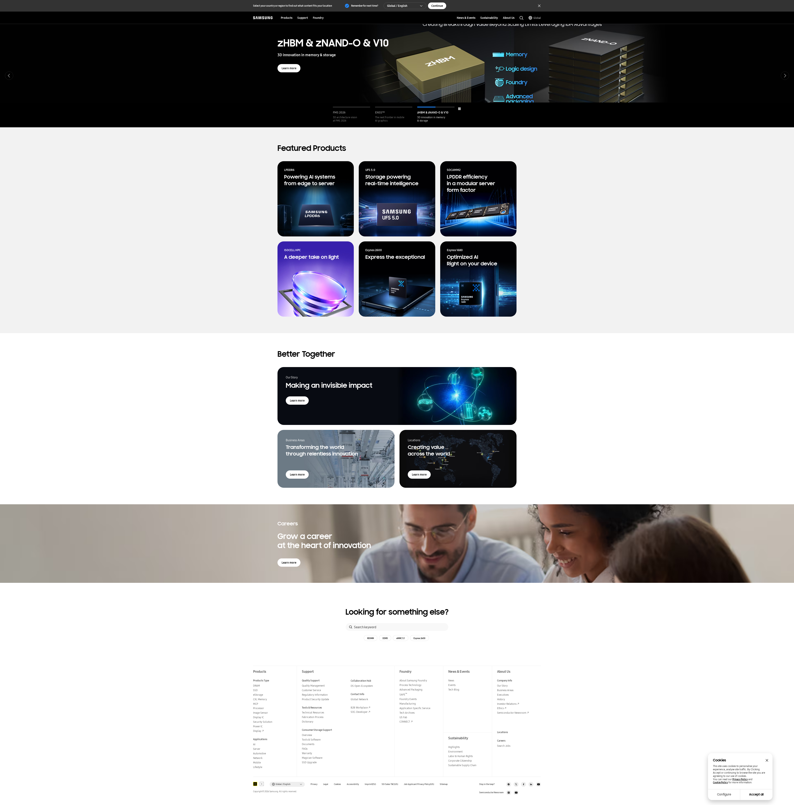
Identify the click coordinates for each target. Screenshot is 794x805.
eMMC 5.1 (400, 638)
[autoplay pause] (459, 108)
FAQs (304, 748)
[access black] (255, 784)
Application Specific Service (414, 708)
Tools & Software (311, 739)
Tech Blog (453, 689)
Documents (308, 744)
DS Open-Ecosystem (362, 686)
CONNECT (404, 721)
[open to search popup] (521, 18)
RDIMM (370, 638)
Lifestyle (257, 767)
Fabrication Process (312, 717)
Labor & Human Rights (460, 756)
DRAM (256, 685)
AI (254, 744)
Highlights (454, 747)
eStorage (258, 694)
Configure (724, 794)
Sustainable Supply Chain (462, 765)
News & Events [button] (466, 18)
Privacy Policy (740, 779)
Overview (307, 735)
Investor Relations (507, 704)
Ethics (500, 708)
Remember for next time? (364, 5)
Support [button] (302, 18)
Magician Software (312, 758)
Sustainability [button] (489, 18)
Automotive (259, 753)
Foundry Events (408, 699)
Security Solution (262, 722)
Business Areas (505, 690)
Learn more (289, 85)
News (451, 680)
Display (257, 731)
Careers (501, 740)
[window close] (767, 760)
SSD (255, 690)
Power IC (258, 726)
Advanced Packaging (410, 689)
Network (257, 758)
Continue (437, 6)
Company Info (504, 680)
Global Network (359, 699)
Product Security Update (315, 699)
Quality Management (313, 685)
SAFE (403, 694)
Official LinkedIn (531, 784)
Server (256, 749)
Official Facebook (523, 784)
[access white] (262, 784)
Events (452, 685)
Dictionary (307, 721)
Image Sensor (260, 712)
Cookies (337, 784)
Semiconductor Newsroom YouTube (516, 792)
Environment (455, 751)
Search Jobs (503, 746)
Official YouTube (538, 784)
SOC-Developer (359, 712)
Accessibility (353, 784)
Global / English (397, 6)
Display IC (258, 717)
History (501, 699)
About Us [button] (508, 18)
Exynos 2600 (419, 638)
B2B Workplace (359, 707)
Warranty (307, 753)
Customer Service (311, 690)
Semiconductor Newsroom (511, 712)
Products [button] (286, 18)
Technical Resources (313, 712)
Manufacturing (407, 703)
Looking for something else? (397, 612)
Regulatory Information (315, 694)
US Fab (403, 717)
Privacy (314, 784)
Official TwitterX (516, 784)
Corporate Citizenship (460, 760)
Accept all (756, 794)
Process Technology (410, 685)
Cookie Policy (720, 782)
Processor (258, 708)
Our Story (502, 685)
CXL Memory (260, 699)
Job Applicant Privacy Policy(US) (419, 784)
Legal (325, 784)
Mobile (257, 762)
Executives (503, 694)
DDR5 (385, 638)
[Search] (350, 627)
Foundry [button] (318, 18)
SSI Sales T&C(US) (390, 784)
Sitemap (444, 784)
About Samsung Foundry (413, 680)
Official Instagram (508, 784)
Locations (502, 732)
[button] (351, 114)
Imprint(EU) (370, 784)
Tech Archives (407, 712)
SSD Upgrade (309, 762)
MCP (255, 704)
